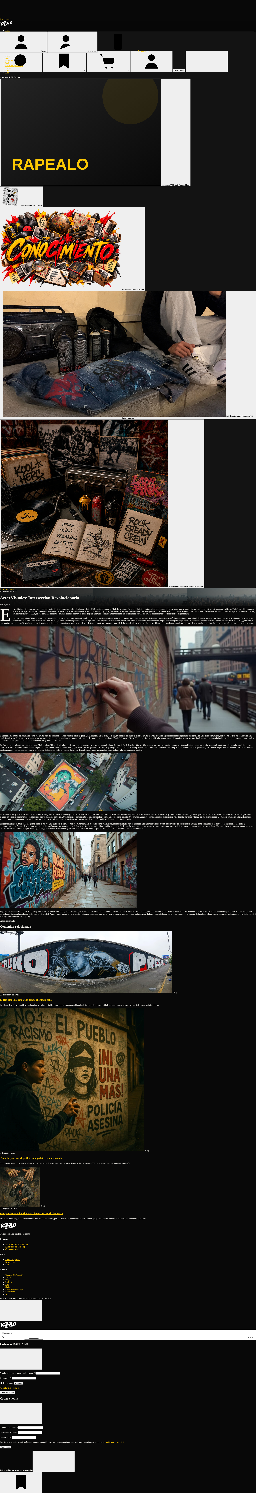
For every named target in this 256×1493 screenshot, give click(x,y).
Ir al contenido (6, 19)
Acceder (18, 1383)
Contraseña (5, 1378)
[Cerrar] (21, 1310)
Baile (7, 63)
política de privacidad (115, 1442)
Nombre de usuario (9, 1427)
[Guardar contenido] (21, 1482)
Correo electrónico (8, 1432)
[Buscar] (21, 61)
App (7, 73)
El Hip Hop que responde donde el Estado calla (26, 999)
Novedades (10, 1262)
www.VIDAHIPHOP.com (16, 1244)
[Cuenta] (151, 61)
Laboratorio (10, 1292)
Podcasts (9, 61)
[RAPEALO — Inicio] (6, 26)
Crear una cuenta (7, 1393)
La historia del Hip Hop (15, 1247)
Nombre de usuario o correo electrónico (17, 1373)
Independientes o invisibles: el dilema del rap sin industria (31, 1213)
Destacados (9, 589)
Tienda (8, 68)
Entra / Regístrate (12, 1259)
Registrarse (5, 1447)
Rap (7, 70)
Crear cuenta (179, 70)
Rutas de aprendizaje (14, 65)
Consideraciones (12, 1249)
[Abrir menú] (207, 61)
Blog (7, 58)
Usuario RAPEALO (14, 1275)
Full (7, 1264)
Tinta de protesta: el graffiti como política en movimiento (31, 1158)
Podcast (8, 1282)
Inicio (7, 30)
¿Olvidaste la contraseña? (10, 1388)
